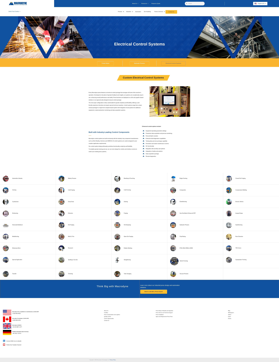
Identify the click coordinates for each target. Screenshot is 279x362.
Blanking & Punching (129, 178)
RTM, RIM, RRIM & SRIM (186, 248)
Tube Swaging (127, 273)
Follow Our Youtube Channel (13, 344)
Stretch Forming (184, 261)
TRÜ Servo (238, 248)
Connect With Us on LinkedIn (13, 341)
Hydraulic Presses (184, 224)
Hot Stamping (127, 224)
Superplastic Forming (240, 259)
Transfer (14, 273)
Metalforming (15, 236)
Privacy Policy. (113, 359)
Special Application (17, 259)
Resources (144, 3)
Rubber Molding (128, 248)
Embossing (15, 213)
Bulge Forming (183, 178)
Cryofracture (15, 201)
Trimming (70, 273)
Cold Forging (71, 190)
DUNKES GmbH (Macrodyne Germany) (20, 331)
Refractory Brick (16, 248)
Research (70, 248)
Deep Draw (71, 201)
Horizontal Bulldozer (17, 224)
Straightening (127, 259)
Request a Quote (155, 3)
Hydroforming (238, 224)
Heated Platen (239, 213)
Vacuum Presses (184, 273)
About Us (134, 3)
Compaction (183, 190)
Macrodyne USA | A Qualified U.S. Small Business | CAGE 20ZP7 (25, 311)
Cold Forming (127, 190)
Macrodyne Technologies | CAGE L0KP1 (20, 318)
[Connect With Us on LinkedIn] (4, 341)
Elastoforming (183, 201)
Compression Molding (241, 190)
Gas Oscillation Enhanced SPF (188, 213)
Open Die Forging (128, 236)
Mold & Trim (71, 236)
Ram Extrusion (239, 236)
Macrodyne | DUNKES (16, 325)
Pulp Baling (183, 236)
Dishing (126, 201)
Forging (126, 213)
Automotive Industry (17, 178)
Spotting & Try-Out (72, 259)
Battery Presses (72, 178)
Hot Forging (71, 224)
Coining (14, 190)
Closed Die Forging (240, 178)
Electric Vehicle (239, 201)
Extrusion (70, 213)
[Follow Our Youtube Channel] (4, 344)
